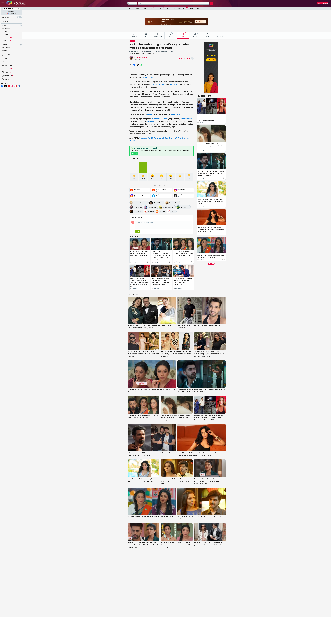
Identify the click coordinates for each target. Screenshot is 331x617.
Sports (6, 40)
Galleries (7, 62)
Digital (6, 34)
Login (319, 3)
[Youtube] (9, 86)
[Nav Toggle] (2, 3)
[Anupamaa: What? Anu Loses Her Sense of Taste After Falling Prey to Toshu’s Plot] (140, 244)
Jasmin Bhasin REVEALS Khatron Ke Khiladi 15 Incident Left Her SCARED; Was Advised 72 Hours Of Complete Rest (210, 229)
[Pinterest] (15, 86)
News (4, 25)
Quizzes (6, 69)
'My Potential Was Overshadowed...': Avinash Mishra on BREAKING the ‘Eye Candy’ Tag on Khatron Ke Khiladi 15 (161, 255)
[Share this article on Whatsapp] (141, 64)
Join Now (134, 153)
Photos (199, 8)
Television (7, 28)
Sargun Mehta (147, 77)
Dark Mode (5, 17)
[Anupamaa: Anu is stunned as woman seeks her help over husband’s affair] (211, 245)
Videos (6, 58)
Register (325, 3)
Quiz (151, 8)
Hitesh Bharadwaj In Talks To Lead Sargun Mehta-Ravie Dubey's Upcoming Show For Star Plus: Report (183, 281)
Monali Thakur (185, 119)
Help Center (8, 79)
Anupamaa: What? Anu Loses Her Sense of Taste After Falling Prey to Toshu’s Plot (139, 253)
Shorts (6, 72)
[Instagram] (12, 86)
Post (137, 231)
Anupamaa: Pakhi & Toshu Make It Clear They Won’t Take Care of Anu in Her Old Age (183, 253)
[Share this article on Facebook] (134, 64)
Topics (145, 8)
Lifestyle (6, 37)
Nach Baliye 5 (174, 84)
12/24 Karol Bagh (159, 84)
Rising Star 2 (175, 114)
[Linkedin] (19, 86)
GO (211, 3)
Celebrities (7, 55)
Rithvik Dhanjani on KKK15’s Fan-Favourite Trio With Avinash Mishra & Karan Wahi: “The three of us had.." (161, 281)
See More (4, 50)
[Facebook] (2, 86)
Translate (13, 13)
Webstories (181, 8)
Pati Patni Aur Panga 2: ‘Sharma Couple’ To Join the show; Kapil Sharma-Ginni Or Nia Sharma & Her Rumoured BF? (139, 282)
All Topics (7, 47)
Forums (4, 45)
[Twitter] (5, 86)
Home (6, 21)
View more (211, 263)
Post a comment (184, 58)
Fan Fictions (8, 65)
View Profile (137, 59)
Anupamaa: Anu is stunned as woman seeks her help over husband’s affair (210, 256)
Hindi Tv (132, 41)
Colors (149, 114)
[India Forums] (16, 3)
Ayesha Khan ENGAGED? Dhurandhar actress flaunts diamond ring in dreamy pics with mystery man (211, 146)
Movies (6, 31)
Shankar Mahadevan (159, 119)
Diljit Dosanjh (151, 121)
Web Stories (8, 76)
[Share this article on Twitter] (137, 64)
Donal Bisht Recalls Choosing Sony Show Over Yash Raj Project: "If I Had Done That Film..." (210, 201)
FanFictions (171, 8)
